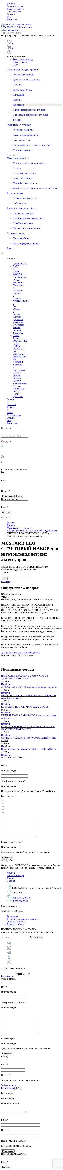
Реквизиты (12, 916)
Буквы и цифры (15, 193)
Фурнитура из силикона (19, 125)
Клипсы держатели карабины (22, 208)
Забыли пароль (20, 62)
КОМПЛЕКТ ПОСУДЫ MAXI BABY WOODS (25, 706)
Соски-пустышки (15, 233)
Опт (9, 17)
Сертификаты (14, 11)
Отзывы (11, 14)
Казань (10, 878)
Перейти (5, 684)
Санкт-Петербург (15, 875)
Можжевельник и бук (18, 158)
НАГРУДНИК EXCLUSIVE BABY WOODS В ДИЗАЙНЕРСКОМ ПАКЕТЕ (24, 677)
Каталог (11, 3)
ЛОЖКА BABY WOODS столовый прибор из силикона (29, 687)
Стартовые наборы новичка (18, 327)
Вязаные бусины (17, 374)
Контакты (12, 19)
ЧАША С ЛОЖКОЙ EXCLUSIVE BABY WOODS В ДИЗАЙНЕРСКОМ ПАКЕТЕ (28, 727)
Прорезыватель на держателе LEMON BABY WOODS (28, 749)
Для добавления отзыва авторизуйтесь (20, 652)
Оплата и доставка (16, 6)
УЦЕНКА (18, 332)
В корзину (6, 581)
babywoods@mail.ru (21, 897)
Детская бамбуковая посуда (18, 388)
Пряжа (16, 335)
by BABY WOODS (17, 272)
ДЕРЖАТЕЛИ (20, 263)
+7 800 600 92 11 (20, 901)
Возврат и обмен (15, 9)
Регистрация (7, 1088)
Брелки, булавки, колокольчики (20, 380)
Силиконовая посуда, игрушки (22, 69)
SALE (16, 266)
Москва (11, 873)
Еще (9, 248)
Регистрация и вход (23, 59)
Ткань (16, 338)
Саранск (11, 881)
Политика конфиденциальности (23, 919)
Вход (15, 64)
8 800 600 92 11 (16, 27)
